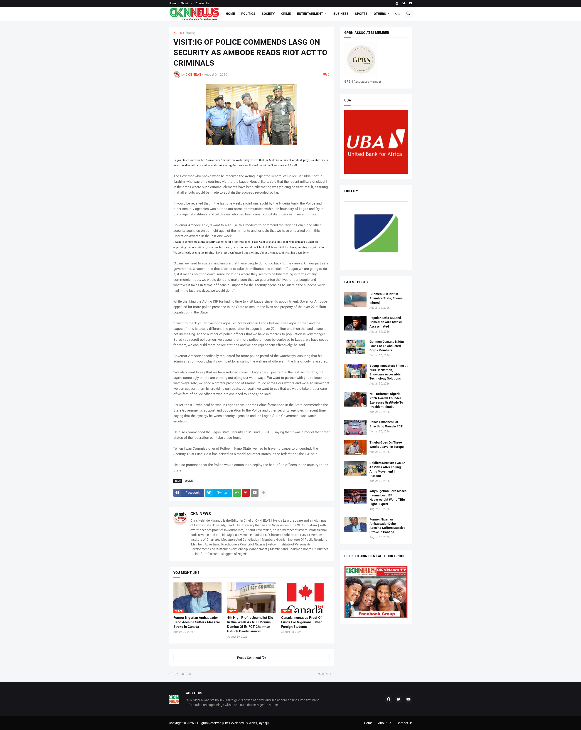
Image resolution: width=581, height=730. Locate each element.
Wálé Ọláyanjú (259, 723)
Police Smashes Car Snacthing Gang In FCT (386, 424)
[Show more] (263, 493)
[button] (397, 14)
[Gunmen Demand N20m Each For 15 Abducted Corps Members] (355, 347)
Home (172, 3)
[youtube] (410, 3)
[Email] (254, 493)
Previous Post (181, 674)
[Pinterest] (246, 493)
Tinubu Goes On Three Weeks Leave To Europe (386, 445)
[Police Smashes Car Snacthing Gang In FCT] (355, 427)
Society (268, 13)
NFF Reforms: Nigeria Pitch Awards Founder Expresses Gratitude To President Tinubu (386, 400)
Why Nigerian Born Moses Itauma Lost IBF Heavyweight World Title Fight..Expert (387, 497)
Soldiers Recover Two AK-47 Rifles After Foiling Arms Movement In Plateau (387, 469)
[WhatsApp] (237, 493)
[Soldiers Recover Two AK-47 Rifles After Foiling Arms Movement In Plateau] (355, 468)
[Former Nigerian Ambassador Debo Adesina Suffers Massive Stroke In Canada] (355, 524)
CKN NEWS (200, 513)
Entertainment (310, 13)
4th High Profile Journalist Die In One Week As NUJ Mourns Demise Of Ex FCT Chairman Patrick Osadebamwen (250, 625)
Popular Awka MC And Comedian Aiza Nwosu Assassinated (385, 322)
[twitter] (403, 3)
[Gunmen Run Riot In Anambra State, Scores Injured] (355, 299)
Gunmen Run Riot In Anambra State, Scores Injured (386, 298)
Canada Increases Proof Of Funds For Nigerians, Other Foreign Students (301, 622)
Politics (248, 13)
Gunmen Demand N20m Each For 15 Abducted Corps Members (386, 346)
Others (380, 13)
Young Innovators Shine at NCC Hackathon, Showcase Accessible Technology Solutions (388, 372)
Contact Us (202, 3)
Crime (286, 13)
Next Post (324, 674)
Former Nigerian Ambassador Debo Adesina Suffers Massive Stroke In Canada (196, 622)
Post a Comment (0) (251, 657)
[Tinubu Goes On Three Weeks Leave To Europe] (355, 447)
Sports (361, 13)
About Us (186, 3)
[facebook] (397, 3)
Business (341, 13)
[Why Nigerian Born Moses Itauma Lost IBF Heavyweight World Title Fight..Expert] (355, 496)
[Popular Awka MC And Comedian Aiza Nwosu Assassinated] (355, 323)
